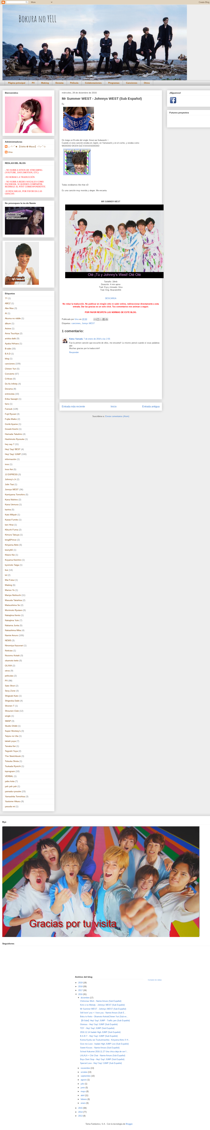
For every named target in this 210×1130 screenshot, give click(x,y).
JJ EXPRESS (11, 474)
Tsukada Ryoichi (13, 766)
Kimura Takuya (12, 534)
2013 (80, 1116)
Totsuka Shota (12, 761)
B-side (8, 348)
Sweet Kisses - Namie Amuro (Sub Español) (99, 1048)
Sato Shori (10, 685)
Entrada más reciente (73, 406)
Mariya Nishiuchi (13, 595)
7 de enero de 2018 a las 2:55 (97, 339)
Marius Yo (10, 590)
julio (83, 1084)
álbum (8, 323)
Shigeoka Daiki (12, 700)
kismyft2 (9, 550)
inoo (7, 464)
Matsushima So (12, 605)
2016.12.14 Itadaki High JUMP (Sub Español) (100, 1032)
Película (74, 83)
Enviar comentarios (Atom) (117, 416)
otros (7, 670)
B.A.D (7, 353)
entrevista (9, 394)
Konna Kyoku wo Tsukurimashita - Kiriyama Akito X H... (105, 1040)
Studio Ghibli (11, 726)
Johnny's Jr (10, 479)
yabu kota (9, 781)
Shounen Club (12, 711)
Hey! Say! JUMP (13, 454)
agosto (84, 1080)
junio (83, 1087)
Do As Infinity (11, 383)
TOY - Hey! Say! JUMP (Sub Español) (97, 1028)
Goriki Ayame (11, 424)
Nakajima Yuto (12, 620)
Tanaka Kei (10, 746)
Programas (113, 83)
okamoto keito (12, 660)
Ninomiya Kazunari (14, 645)
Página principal (16, 83)
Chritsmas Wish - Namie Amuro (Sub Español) (100, 1001)
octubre (84, 1072)
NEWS (8, 640)
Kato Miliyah (11, 514)
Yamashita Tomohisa (15, 796)
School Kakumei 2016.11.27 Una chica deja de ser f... (104, 1051)
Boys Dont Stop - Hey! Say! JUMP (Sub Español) (102, 1059)
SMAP (8, 721)
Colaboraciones (93, 83)
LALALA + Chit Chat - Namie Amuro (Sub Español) (102, 1055)
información (10, 459)
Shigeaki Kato (11, 696)
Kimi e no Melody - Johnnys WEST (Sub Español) (102, 1005)
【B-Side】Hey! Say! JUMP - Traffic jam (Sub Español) (105, 1020)
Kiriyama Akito (12, 545)
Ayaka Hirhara (12, 343)
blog (7, 358)
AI (6, 313)
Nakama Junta (12, 625)
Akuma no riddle (13, 318)
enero (83, 1103)
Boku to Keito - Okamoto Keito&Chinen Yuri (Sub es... (104, 1016)
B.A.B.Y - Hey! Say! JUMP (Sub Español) (99, 1036)
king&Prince (10, 540)
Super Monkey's (13, 731)
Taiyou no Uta (11, 736)
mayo (83, 1091)
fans (7, 404)
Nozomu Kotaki (12, 655)
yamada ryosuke (13, 791)
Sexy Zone (10, 691)
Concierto (9, 374)
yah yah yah (11, 786)
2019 (80, 982)
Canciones (131, 83)
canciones (76, 323)
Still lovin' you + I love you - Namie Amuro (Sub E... (103, 1013)
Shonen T (9, 706)
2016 (80, 994)
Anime (8, 328)
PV (33, 83)
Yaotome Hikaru (12, 801)
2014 (80, 1112)
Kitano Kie (10, 555)
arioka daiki (10, 338)
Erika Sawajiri (11, 399)
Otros (147, 83)
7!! (6, 298)
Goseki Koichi (11, 429)
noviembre (86, 1068)
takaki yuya (10, 741)
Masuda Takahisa (13, 600)
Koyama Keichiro (13, 560)
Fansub (8, 409)
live (6, 570)
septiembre (86, 1076)
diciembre (85, 998)
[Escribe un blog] (97, 319)
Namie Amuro (11, 635)
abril (83, 1095)
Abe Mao (9, 308)
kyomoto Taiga (12, 565)
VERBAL (9, 776)
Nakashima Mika (13, 630)
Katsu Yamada (76, 339)
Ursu (10, 152)
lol (6, 575)
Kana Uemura (11, 504)
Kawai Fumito (11, 519)
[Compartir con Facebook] (103, 319)
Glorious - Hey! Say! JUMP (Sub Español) (99, 1024)
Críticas (8, 378)
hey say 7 (9, 444)
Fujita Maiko (11, 419)
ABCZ (8, 303)
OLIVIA (8, 665)
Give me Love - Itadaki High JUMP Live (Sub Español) (104, 1044)
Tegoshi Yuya (11, 751)
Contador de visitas (155, 980)
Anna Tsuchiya (12, 333)
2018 (80, 986)
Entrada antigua (151, 406)
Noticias (9, 650)
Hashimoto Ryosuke (14, 439)
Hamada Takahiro (13, 434)
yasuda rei (10, 806)
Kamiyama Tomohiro (15, 494)
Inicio (114, 406)
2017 (80, 990)
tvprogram (10, 771)
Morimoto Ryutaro (13, 610)
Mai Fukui (9, 580)
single (8, 716)
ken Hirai (9, 524)
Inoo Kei (9, 469)
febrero (84, 1099)
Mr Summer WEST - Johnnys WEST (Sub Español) (103, 1009)
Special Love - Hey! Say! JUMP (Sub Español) (101, 1063)
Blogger (129, 1124)
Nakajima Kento (12, 615)
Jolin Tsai (9, 484)
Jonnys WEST (88, 323)
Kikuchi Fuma (11, 529)
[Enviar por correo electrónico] (95, 319)
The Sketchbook (13, 756)
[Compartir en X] (100, 319)
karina (8, 509)
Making (45, 83)
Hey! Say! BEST (12, 449)
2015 (80, 1108)
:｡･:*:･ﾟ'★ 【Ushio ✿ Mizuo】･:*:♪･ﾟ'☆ (27, 146)
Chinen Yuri (10, 368)
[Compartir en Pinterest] (106, 319)
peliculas (9, 675)
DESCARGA (110, 298)
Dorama (59, 83)
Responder (74, 352)
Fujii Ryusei (10, 414)
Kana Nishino (11, 499)
